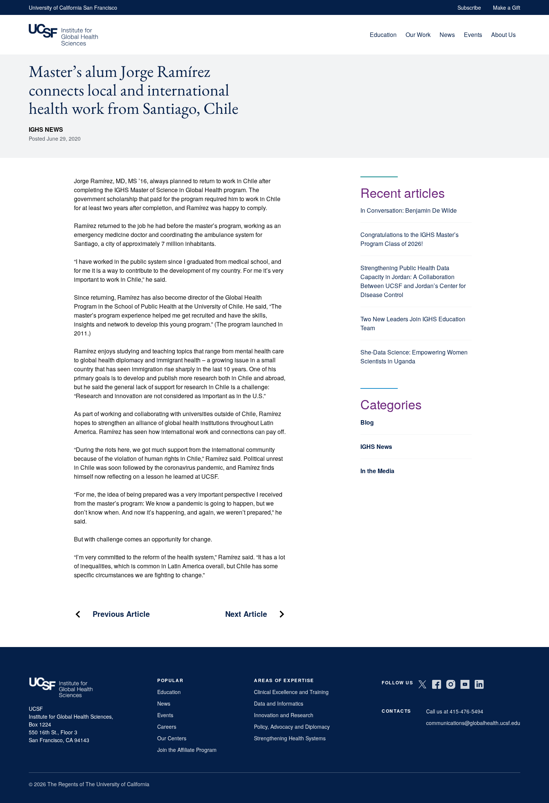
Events (473, 34)
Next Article (246, 613)
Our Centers (171, 738)
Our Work (418, 34)
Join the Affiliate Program (187, 749)
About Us (503, 34)
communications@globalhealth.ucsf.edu (473, 723)
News (447, 34)
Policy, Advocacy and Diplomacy (292, 726)
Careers (166, 726)
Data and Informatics (278, 703)
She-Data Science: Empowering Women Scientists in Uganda (414, 356)
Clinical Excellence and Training (291, 692)
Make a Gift (506, 7)
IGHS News (46, 129)
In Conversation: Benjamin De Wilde (408, 210)
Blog (367, 422)
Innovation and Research (283, 715)
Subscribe (469, 7)
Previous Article (121, 613)
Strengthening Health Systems (290, 738)
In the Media (377, 470)
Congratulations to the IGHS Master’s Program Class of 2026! (409, 239)
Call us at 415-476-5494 (454, 711)
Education (383, 34)
